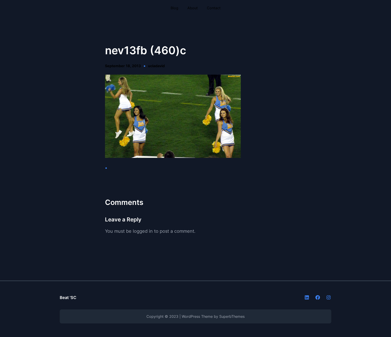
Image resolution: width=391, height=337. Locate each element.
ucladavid (156, 66)
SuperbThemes (232, 316)
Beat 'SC (68, 297)
